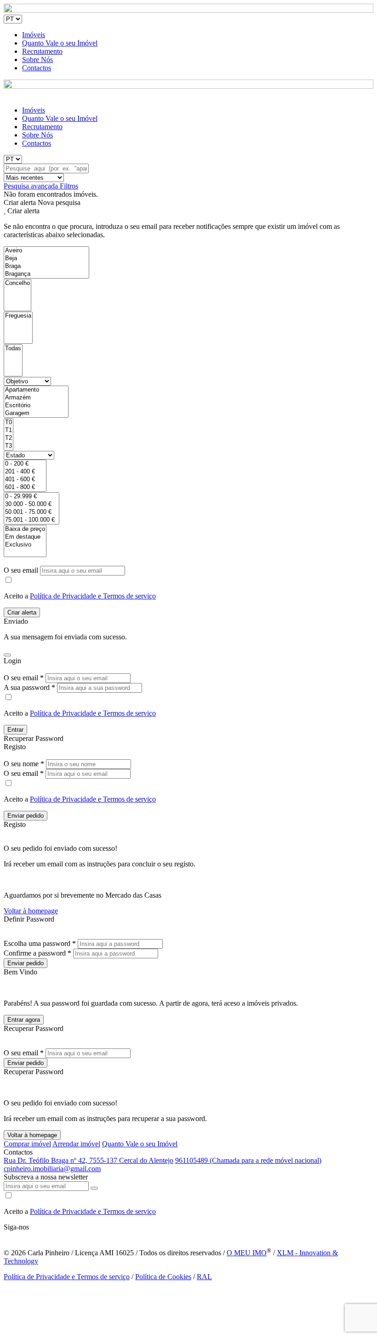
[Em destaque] (25, 537)
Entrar (15, 729)
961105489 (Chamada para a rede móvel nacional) (248, 1160)
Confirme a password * (37, 953)
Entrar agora (23, 1019)
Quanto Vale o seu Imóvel (59, 43)
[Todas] (13, 349)
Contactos (36, 68)
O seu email (22, 570)
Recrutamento (42, 51)
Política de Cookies (163, 1277)
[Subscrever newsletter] (94, 1188)
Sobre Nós (37, 59)
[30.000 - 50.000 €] (31, 504)
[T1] (8, 430)
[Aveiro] (46, 251)
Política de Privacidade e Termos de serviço (93, 596)
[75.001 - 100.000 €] (31, 520)
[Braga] (46, 266)
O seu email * (24, 678)
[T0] (8, 423)
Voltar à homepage (31, 911)
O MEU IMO (247, 1253)
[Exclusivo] (25, 545)
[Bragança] (46, 274)
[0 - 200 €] (25, 464)
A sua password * (29, 687)
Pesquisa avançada (32, 186)
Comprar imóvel (27, 1144)
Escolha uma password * (40, 943)
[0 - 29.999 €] (31, 497)
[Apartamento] (36, 390)
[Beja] (46, 258)
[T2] (8, 438)
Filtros (69, 186)
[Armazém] (36, 398)
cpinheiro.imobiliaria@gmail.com (52, 1169)
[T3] (8, 446)
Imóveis (33, 35)
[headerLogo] (188, 10)
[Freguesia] (18, 316)
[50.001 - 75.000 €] (31, 512)
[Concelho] (17, 283)
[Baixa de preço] (25, 529)
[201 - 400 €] (25, 472)
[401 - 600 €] (25, 480)
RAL (204, 1277)
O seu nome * (24, 764)
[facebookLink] (4, 1235)
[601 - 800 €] (25, 487)
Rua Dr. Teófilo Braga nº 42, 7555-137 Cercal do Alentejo (88, 1160)
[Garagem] (36, 413)
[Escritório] (36, 406)
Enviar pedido (25, 815)
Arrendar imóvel (76, 1144)
